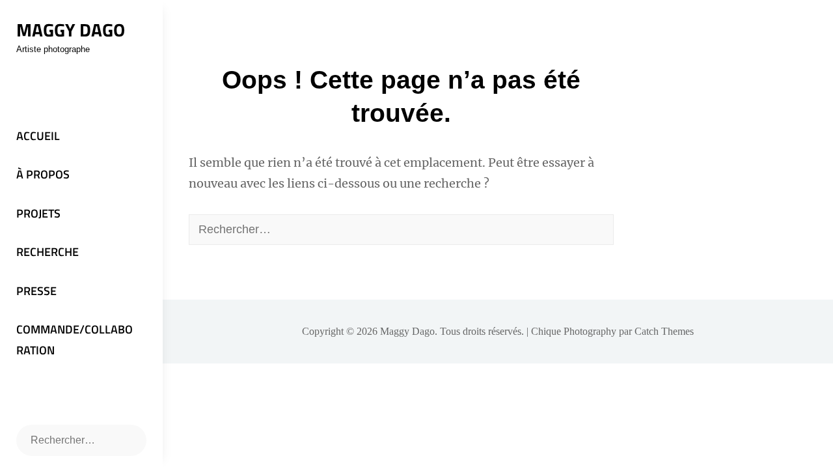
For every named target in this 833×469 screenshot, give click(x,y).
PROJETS (38, 213)
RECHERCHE (47, 252)
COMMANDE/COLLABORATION (74, 339)
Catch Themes (664, 331)
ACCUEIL (38, 136)
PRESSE (36, 291)
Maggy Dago (70, 30)
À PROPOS (43, 174)
